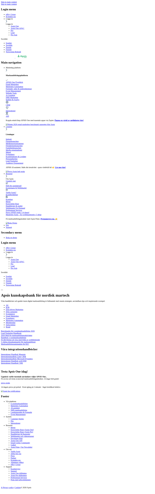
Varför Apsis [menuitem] (15, 451)
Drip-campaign (11, 312)
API (7, 116)
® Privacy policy (7, 488)
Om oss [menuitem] (9, 449)
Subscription (10, 325)
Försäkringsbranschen (14, 146)
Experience (10, 318)
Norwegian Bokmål (13, 52)
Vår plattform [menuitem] (11, 401)
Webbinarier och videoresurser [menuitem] (22, 436)
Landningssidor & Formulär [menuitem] (21, 412)
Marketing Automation (14, 87)
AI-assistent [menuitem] (15, 408)
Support (9, 227)
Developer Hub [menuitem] (17, 438)
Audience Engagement (14, 163)
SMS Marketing (12, 97)
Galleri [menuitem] (13, 445)
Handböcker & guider (14, 206)
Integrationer (11, 111)
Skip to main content (9, 2)
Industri (9, 139)
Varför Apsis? (11, 193)
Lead (13, 33)
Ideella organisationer (14, 150)
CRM (8, 105)
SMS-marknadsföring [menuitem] (19, 410)
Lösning (9, 127)
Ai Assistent (10, 95)
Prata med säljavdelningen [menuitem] (21, 480)
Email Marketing (12, 84)
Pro (12, 30)
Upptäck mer (11, 181)
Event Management (13, 91)
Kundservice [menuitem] (15, 469)
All (7, 305)
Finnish (9, 50)
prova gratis (5, 383)
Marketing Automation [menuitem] (19, 406)
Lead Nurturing (12, 161)
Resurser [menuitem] (9, 425)
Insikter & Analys (12, 100)
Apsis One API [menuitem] (16, 441)
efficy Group (11, 14)
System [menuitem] (8, 417)
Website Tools (11, 93)
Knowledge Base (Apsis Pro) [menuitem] (22, 432)
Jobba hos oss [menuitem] (16, 454)
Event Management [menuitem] (18, 414)
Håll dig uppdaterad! (14, 186)
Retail (8, 327)
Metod (8, 152)
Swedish (9, 45)
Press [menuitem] (13, 456)
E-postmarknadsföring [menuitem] (19, 404)
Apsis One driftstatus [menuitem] (19, 473)
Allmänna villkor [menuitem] (17, 462)
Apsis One (15, 26)
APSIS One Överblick (14, 82)
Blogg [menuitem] (13, 428)
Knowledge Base (12, 204)
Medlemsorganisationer (15, 144)
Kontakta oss (11, 17)
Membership (10, 323)
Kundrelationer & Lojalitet (16, 157)
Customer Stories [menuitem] (17, 419)
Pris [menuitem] (12, 421)
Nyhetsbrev (10, 154)
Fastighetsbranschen (13, 148)
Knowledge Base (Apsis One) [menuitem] (22, 430)
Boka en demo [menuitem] (11, 238)
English (9, 43)
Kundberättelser (12, 195)
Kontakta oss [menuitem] (16, 460)
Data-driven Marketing (14, 310)
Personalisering (11, 159)
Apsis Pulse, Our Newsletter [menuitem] (21, 447)
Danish (8, 47)
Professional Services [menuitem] (19, 478)
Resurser (9, 174)
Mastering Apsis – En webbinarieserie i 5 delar (23, 215)
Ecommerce (10, 314)
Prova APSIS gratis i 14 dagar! (17, 212)
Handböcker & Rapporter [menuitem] (20, 434)
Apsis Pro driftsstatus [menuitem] (19, 475)
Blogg (8, 202)
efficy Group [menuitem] (15, 465)
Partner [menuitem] (13, 458)
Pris (7, 225)
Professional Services (14, 210)
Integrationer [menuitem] (15, 423)
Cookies (17, 488)
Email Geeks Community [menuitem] (20, 443)
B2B (7, 307)
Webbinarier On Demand (15, 208)
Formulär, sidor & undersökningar (19, 89)
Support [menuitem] (9, 467)
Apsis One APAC (17, 28)
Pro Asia (14, 35)
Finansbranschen (12, 141)
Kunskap (9, 199)
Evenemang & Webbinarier (16, 188)
